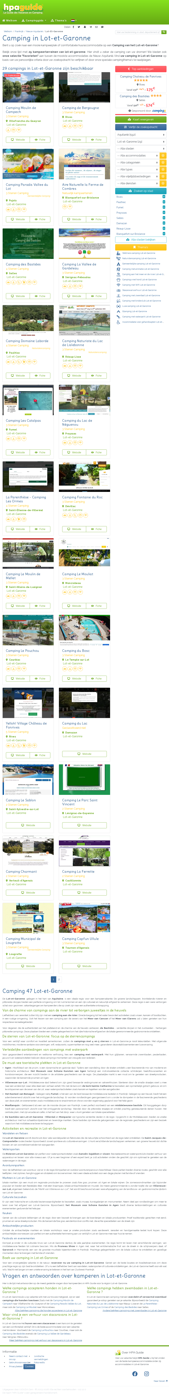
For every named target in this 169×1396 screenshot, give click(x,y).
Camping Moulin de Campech (21, 110)
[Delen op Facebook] (73, 27)
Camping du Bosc (76, 650)
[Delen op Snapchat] (84, 27)
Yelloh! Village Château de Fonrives (26, 725)
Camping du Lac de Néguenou (77, 422)
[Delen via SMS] (102, 27)
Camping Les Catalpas (23, 420)
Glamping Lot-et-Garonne (134, 311)
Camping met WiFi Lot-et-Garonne (138, 285)
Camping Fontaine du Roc (82, 497)
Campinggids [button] (34, 20)
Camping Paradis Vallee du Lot (27, 186)
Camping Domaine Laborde (27, 341)
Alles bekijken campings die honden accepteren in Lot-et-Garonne (48, 1310)
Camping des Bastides (23, 264)
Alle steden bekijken (143, 239)
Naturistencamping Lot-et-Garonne (139, 258)
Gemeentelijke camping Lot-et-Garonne (141, 263)
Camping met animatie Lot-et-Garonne (140, 269)
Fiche (42, 139)
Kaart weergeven (143, 119)
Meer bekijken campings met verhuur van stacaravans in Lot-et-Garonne (45, 1340)
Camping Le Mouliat (77, 574)
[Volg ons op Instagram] (147, 1374)
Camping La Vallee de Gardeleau (79, 266)
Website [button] (20, 139)
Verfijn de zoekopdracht (142, 127)
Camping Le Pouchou (22, 650)
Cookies (29, 1366)
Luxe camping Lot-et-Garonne (136, 306)
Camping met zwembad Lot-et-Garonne (141, 295)
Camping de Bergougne (80, 108)
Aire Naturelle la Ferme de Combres (82, 186)
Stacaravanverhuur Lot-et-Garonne (139, 290)
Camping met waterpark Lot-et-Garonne (141, 316)
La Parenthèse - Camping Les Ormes (26, 499)
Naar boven (159, 1381)
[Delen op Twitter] (79, 27)
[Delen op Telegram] (90, 27)
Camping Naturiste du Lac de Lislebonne (82, 343)
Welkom (11, 20)
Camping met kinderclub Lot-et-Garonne (141, 300)
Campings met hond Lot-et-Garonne (139, 279)
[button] (74, 21)
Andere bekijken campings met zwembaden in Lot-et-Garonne (135, 1310)
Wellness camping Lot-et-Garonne (138, 253)
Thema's (60, 20)
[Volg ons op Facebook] (135, 1374)
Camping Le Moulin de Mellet (23, 576)
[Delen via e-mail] (96, 27)
